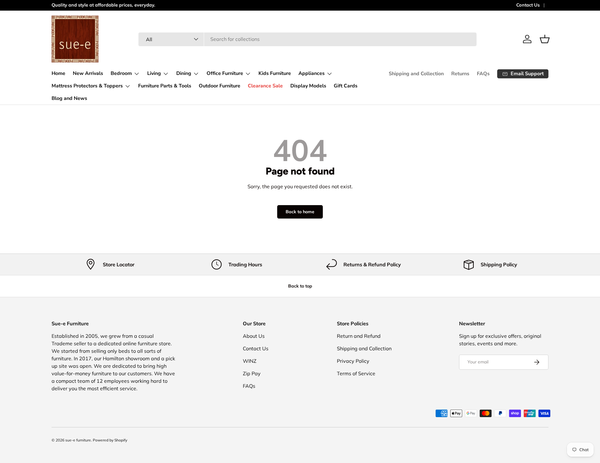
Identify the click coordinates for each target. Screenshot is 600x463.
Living (154, 73)
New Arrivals (88, 73)
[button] (545, 39)
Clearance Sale (265, 85)
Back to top (300, 286)
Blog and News (69, 98)
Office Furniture (225, 73)
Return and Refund (359, 336)
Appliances (311, 73)
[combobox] (307, 39)
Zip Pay (252, 373)
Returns (460, 73)
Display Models (308, 85)
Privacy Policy (353, 361)
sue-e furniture (78, 440)
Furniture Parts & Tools (164, 85)
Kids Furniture (274, 73)
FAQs (483, 73)
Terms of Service (356, 373)
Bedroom (121, 73)
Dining (183, 73)
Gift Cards (346, 85)
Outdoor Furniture (219, 85)
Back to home (300, 211)
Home (58, 73)
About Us (254, 336)
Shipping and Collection (416, 73)
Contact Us (528, 5)
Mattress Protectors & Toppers (87, 85)
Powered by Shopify (110, 440)
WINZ (250, 361)
